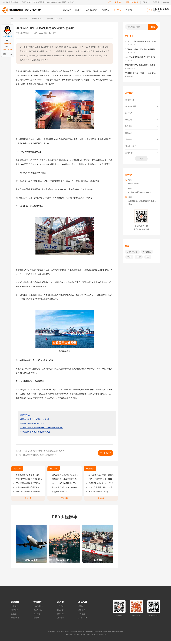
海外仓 (78, 10)
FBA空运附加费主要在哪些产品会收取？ (29, 492)
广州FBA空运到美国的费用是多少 (29, 479)
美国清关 (81, 606)
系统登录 (156, 2)
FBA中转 (60, 610)
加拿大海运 (15, 618)
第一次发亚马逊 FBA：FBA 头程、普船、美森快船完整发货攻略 (65, 487)
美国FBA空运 (37, 18)
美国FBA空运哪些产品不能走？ (29, 487)
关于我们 (129, 10)
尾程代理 (82, 601)
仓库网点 (105, 10)
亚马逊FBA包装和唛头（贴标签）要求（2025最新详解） (102, 475)
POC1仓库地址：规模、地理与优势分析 (102, 487)
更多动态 (101, 498)
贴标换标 (60, 614)
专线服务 (38, 601)
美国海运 (15, 601)
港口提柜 (81, 610)
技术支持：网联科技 (115, 631)
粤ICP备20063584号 (90, 631)
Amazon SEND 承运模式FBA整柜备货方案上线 (65, 483)
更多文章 (28, 498)
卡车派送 (81, 614)
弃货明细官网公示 (59, 492)
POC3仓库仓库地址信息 (99, 492)
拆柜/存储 (60, 618)
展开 (141, 159)
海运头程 (67, 10)
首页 (109, 2)
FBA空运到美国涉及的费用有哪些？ (29, 483)
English (166, 2)
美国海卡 (14, 614)
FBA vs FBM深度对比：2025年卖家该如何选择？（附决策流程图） (102, 479)
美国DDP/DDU (83, 618)
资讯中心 (117, 10)
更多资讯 (64, 498)
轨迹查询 (118, 2)
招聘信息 (145, 2)
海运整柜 (14, 610)
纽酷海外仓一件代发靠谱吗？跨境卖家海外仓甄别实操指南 (65, 479)
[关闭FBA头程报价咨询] (11, 54)
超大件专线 (38, 610)
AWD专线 (37, 614)
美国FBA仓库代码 (132, 2)
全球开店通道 (91, 10)
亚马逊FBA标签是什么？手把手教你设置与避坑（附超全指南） (102, 483)
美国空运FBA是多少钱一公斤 (28, 475)
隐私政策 (102, 631)
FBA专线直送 (38, 606)
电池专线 (37, 618)
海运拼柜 (14, 606)
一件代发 (60, 606)
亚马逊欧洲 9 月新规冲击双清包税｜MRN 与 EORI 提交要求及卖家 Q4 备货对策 (65, 475)
